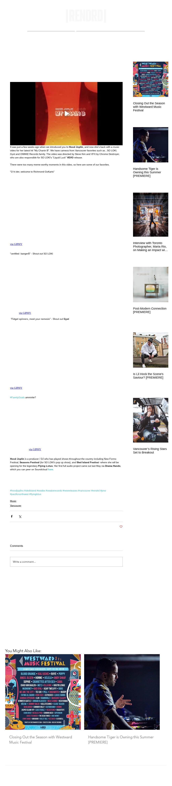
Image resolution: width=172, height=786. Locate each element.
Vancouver (15, 505)
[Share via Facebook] (11, 516)
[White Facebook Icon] (48, 758)
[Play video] (66, 113)
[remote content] (66, 212)
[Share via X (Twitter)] (20, 516)
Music (13, 501)
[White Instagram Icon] (110, 758)
